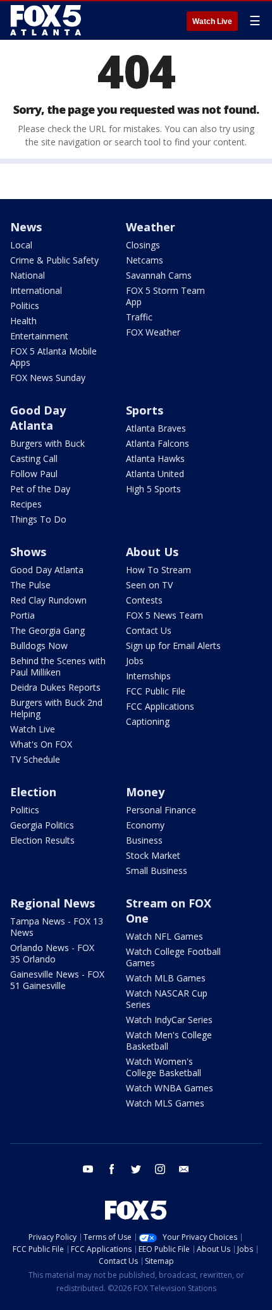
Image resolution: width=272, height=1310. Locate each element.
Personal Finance (161, 810)
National (27, 275)
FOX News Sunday (47, 378)
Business (144, 840)
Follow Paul (34, 474)
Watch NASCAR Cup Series (166, 998)
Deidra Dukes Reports (55, 687)
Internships (148, 676)
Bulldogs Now (39, 646)
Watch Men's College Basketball (169, 1040)
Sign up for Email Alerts (173, 646)
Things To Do (38, 519)
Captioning (148, 721)
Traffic (139, 317)
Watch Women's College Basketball (163, 1067)
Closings (143, 245)
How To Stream (158, 570)
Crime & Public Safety (54, 260)
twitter (136, 1169)
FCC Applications (160, 706)
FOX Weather (153, 332)
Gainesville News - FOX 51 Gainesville (57, 980)
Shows (28, 551)
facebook (112, 1169)
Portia (22, 615)
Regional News (52, 903)
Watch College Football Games (173, 957)
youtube (88, 1169)
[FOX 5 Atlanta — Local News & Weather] (46, 20)
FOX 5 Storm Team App (165, 296)
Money (145, 791)
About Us (152, 551)
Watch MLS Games (165, 1103)
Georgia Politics (42, 825)
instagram (160, 1169)
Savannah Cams (159, 275)
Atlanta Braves (156, 428)
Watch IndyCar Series (169, 1020)
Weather (150, 226)
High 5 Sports (153, 489)
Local (21, 245)
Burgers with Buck (47, 443)
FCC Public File (155, 691)
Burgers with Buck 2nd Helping (56, 708)
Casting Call (34, 458)
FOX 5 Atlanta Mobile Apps (53, 356)
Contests (144, 600)
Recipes (26, 504)
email (184, 1169)
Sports (144, 410)
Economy (145, 825)
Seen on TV (149, 585)
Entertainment (39, 336)
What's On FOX (41, 744)
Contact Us (148, 630)
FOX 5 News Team (164, 615)
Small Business (156, 870)
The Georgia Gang (47, 630)
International (36, 290)
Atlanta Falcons (157, 443)
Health (23, 321)
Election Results (42, 840)
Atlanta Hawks (155, 458)
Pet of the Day (40, 489)
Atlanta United (155, 474)
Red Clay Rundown (48, 600)
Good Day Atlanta (38, 418)
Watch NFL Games (164, 936)
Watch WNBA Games (169, 1088)
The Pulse (30, 585)
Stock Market (153, 855)
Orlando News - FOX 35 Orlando (52, 953)
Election (33, 791)
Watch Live (212, 21)
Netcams (144, 260)
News (26, 226)
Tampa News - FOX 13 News (56, 926)
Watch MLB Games (166, 978)
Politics (24, 306)
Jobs (135, 661)
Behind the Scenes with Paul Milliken (58, 666)
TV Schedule (35, 759)
